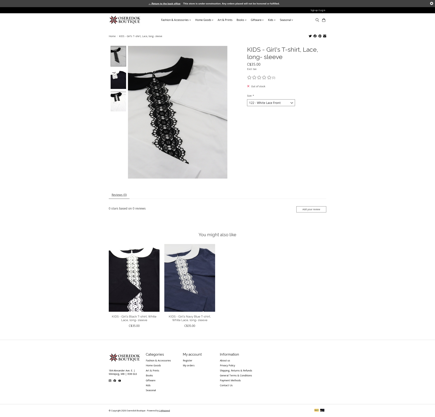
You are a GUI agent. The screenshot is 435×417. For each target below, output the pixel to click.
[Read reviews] (259, 77)
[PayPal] (316, 410)
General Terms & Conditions (236, 375)
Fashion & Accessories (158, 360)
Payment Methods (230, 380)
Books (149, 375)
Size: (250, 95)
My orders (189, 365)
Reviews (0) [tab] (119, 195)
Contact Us (226, 385)
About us (225, 360)
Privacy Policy (227, 365)
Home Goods (153, 365)
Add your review (311, 209)
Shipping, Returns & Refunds (236, 370)
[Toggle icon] (317, 20)
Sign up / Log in (318, 10)
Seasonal (151, 390)
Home (112, 36)
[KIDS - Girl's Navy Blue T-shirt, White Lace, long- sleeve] (189, 278)
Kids (148, 385)
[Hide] (431, 3)
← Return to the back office (164, 3)
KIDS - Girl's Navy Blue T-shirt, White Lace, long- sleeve (190, 318)
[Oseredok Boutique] (125, 20)
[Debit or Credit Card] (322, 410)
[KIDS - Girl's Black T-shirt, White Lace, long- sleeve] (134, 278)
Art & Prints (225, 20)
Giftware (150, 380)
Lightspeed (164, 410)
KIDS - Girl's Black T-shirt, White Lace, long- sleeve (134, 318)
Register (187, 360)
